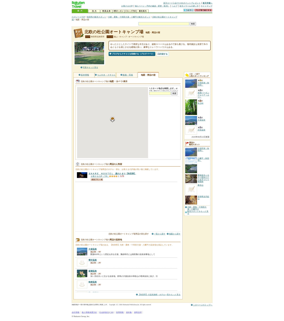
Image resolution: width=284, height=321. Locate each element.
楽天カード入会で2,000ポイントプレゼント (182, 3)
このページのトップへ (202, 305)
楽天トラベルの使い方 (189, 6)
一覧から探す (159, 234)
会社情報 (75, 312)
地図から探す (174, 234)
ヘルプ (174, 6)
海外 (94, 11)
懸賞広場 (106, 11)
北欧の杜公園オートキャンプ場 (113, 31)
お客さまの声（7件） (100, 176)
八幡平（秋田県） (203, 159)
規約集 (129, 312)
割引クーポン (118, 11)
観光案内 (143, 11)
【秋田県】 (112, 173)
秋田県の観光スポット (96, 17)
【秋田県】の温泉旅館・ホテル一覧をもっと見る (159, 294)
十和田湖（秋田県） (203, 149)
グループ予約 (131, 11)
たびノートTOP (78, 17)
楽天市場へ (207, 3)
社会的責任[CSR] (106, 312)
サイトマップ (206, 6)
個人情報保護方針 (89, 312)
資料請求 (138, 312)
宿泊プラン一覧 (97, 179)
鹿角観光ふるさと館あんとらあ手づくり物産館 (203, 178)
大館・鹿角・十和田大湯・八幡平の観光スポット (129, 17)
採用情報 (120, 312)
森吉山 (200, 185)
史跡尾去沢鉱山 (203, 197)
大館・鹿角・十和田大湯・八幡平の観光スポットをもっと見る (197, 210)
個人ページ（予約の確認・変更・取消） (152, 6)
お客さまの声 (127, 6)
